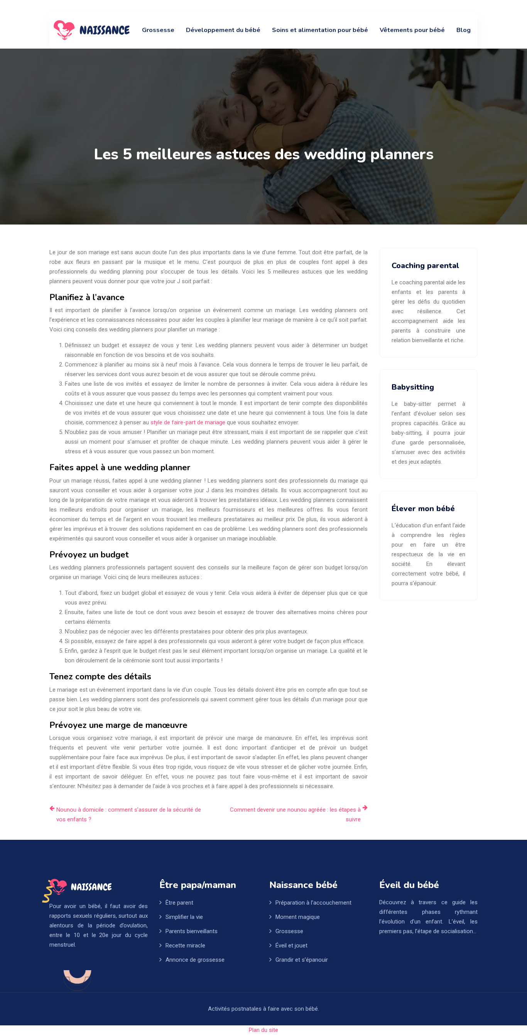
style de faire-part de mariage (187, 422)
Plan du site (263, 1030)
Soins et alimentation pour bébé (320, 30)
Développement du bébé (223, 30)
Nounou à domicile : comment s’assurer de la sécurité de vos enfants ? (128, 814)
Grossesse (158, 30)
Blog (463, 30)
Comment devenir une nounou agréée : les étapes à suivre (295, 814)
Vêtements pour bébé (412, 30)
